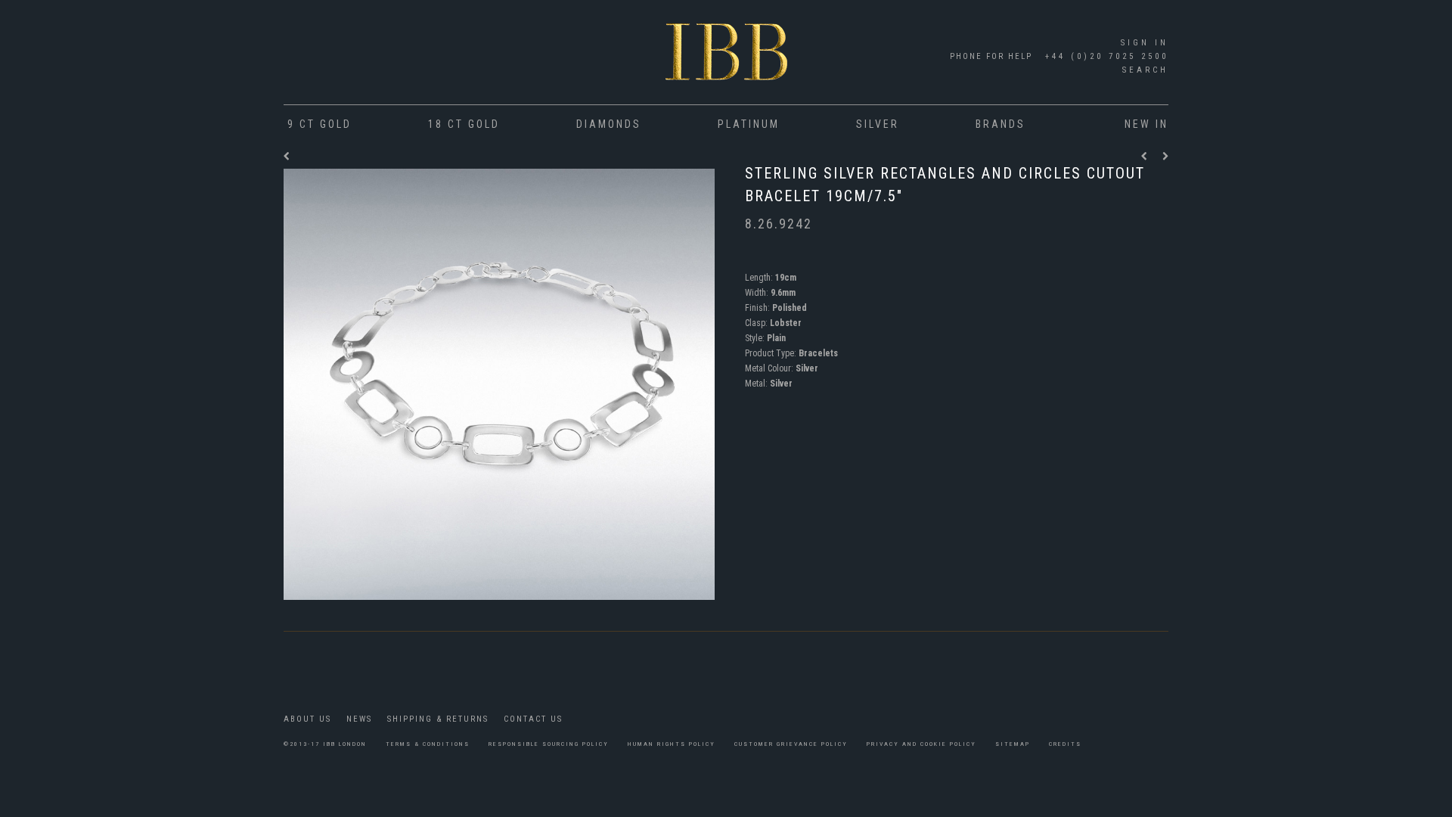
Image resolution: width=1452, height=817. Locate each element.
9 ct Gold (319, 124)
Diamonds (608, 124)
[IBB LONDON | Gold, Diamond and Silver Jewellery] (726, 56)
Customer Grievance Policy (791, 744)
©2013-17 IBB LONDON (325, 744)
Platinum (749, 124)
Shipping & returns (438, 719)
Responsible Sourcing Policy (549, 744)
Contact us (533, 719)
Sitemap (1012, 744)
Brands (1000, 124)
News (359, 719)
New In (1146, 124)
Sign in (1144, 43)
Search (1145, 70)
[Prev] (1148, 156)
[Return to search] (287, 156)
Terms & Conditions (428, 744)
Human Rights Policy (671, 744)
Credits (1065, 744)
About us (307, 719)
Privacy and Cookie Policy (921, 744)
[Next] (1165, 156)
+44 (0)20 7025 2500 (1104, 56)
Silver (877, 124)
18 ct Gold (464, 124)
